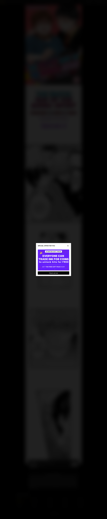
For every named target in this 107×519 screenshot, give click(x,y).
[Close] (68, 245)
